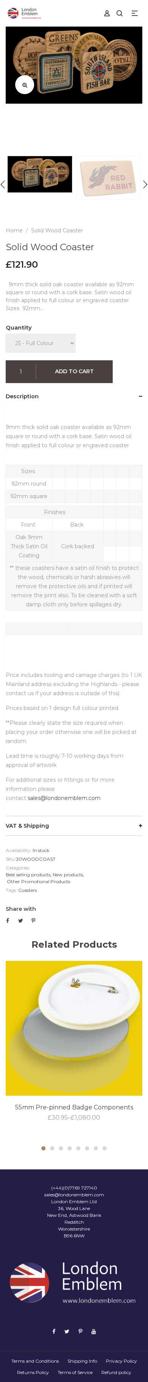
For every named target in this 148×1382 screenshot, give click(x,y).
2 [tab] (52, 1148)
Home (14, 230)
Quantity (18, 327)
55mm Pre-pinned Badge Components (74, 1107)
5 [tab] (78, 1148)
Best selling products (28, 874)
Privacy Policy (121, 1361)
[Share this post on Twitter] (20, 920)
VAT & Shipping (27, 825)
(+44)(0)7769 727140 (74, 1188)
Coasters (27, 890)
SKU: (11, 859)
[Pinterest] (80, 1331)
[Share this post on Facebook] (7, 920)
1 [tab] (43, 1148)
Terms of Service (75, 1372)
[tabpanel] (74, 1041)
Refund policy (116, 1372)
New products (68, 874)
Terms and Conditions (35, 1361)
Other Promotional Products (38, 881)
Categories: (18, 868)
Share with (21, 909)
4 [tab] (70, 1148)
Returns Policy (33, 1372)
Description (22, 396)
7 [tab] (96, 1148)
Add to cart (74, 371)
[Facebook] (53, 1331)
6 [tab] (87, 1148)
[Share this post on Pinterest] (33, 920)
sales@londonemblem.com (64, 798)
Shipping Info (82, 1361)
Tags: (11, 890)
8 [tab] (104, 1148)
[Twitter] (67, 1331)
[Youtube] (93, 1331)
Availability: (18, 850)
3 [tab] (61, 1148)
